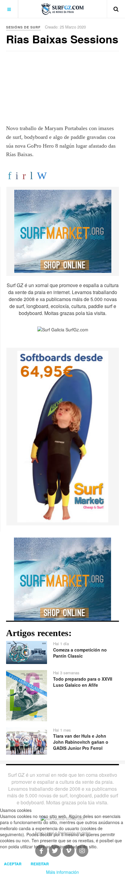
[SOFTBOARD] (62, 436)
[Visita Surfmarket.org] (62, 231)
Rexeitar (40, 864)
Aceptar (13, 864)
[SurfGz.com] (62, 9)
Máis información (62, 872)
